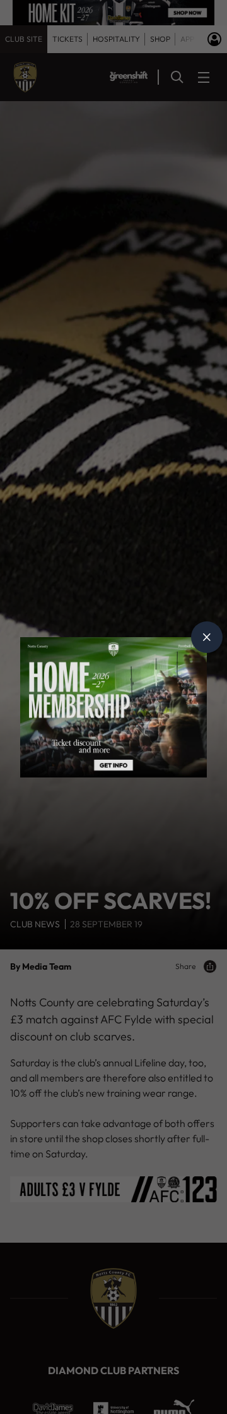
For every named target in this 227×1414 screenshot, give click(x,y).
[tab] (207, 637)
